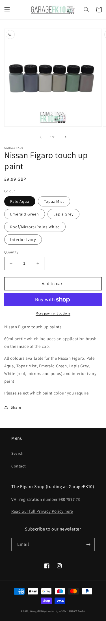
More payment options (53, 313)
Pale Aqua (19, 201)
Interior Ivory (23, 239)
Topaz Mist (54, 201)
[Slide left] (40, 137)
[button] (7, 9)
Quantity (11, 252)
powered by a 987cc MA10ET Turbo (64, 611)
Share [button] (16, 407)
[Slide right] (65, 137)
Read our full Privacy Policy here (42, 511)
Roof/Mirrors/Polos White (35, 226)
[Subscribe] (88, 544)
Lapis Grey (63, 214)
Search (17, 453)
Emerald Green (24, 214)
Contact (18, 466)
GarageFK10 (37, 611)
